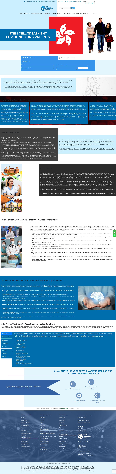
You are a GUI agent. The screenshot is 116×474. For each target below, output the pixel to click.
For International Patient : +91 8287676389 (36, 1)
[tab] (6, 333)
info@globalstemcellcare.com (74, 1)
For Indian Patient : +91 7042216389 (54, 1)
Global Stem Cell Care (84, 457)
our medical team (64, 408)
